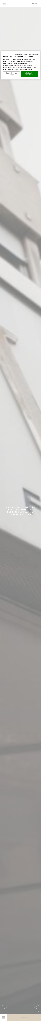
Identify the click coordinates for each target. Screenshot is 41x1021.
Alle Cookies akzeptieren (29, 74)
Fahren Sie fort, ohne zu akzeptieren (26, 54)
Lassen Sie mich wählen (11, 74)
